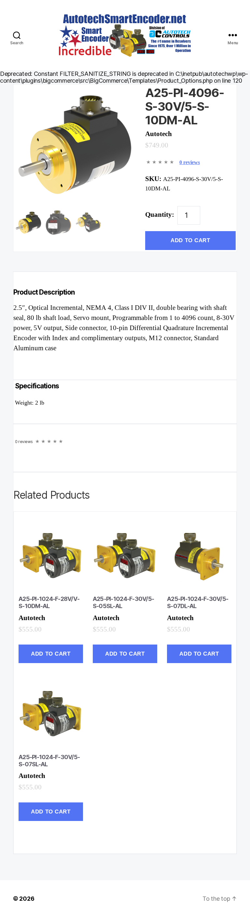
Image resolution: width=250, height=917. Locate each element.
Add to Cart (190, 240)
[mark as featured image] (28, 223)
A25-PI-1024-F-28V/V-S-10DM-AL (49, 602)
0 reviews (189, 162)
